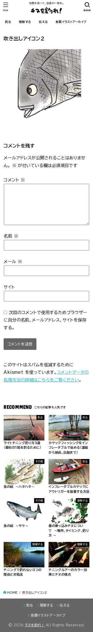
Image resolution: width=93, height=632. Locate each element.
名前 (11, 236)
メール (13, 261)
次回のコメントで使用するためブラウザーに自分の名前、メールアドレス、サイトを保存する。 (45, 320)
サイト (9, 287)
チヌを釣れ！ (35, 625)
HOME (12, 592)
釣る (8, 21)
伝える (43, 21)
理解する (25, 21)
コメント (14, 180)
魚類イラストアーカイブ (71, 21)
